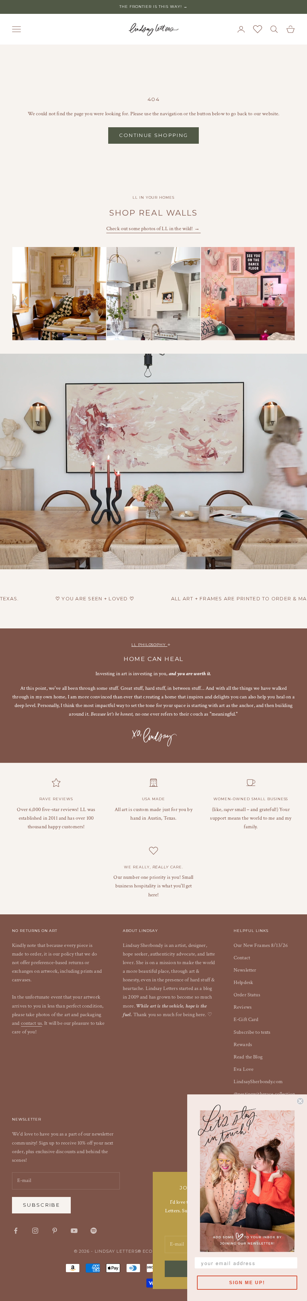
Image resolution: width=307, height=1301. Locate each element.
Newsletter (245, 970)
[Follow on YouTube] (74, 1230)
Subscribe (41, 1205)
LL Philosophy (149, 645)
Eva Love (243, 1069)
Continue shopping (153, 135)
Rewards (243, 1044)
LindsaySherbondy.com (258, 1081)
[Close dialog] (300, 1101)
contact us (31, 1023)
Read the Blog (248, 1057)
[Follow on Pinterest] (54, 1230)
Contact (242, 957)
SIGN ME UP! (247, 1282)
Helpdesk (243, 982)
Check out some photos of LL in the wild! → (153, 228)
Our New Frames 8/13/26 (261, 945)
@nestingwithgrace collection (264, 1094)
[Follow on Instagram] (35, 1230)
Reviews (243, 1007)
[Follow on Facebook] (15, 1230)
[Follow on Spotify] (93, 1230)
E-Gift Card (246, 1019)
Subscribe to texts (252, 1032)
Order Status (247, 994)
